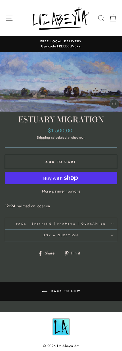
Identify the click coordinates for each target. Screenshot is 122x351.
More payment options (61, 191)
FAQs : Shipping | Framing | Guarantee (61, 224)
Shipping (43, 137)
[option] (61, 44)
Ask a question (61, 235)
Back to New (65, 291)
